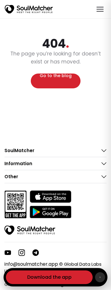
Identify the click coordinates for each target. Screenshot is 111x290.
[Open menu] (100, 9)
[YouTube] (7, 252)
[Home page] (29, 9)
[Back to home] (29, 230)
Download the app (49, 277)
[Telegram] (35, 252)
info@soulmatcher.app (31, 264)
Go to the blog (56, 76)
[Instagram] (21, 252)
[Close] (100, 277)
